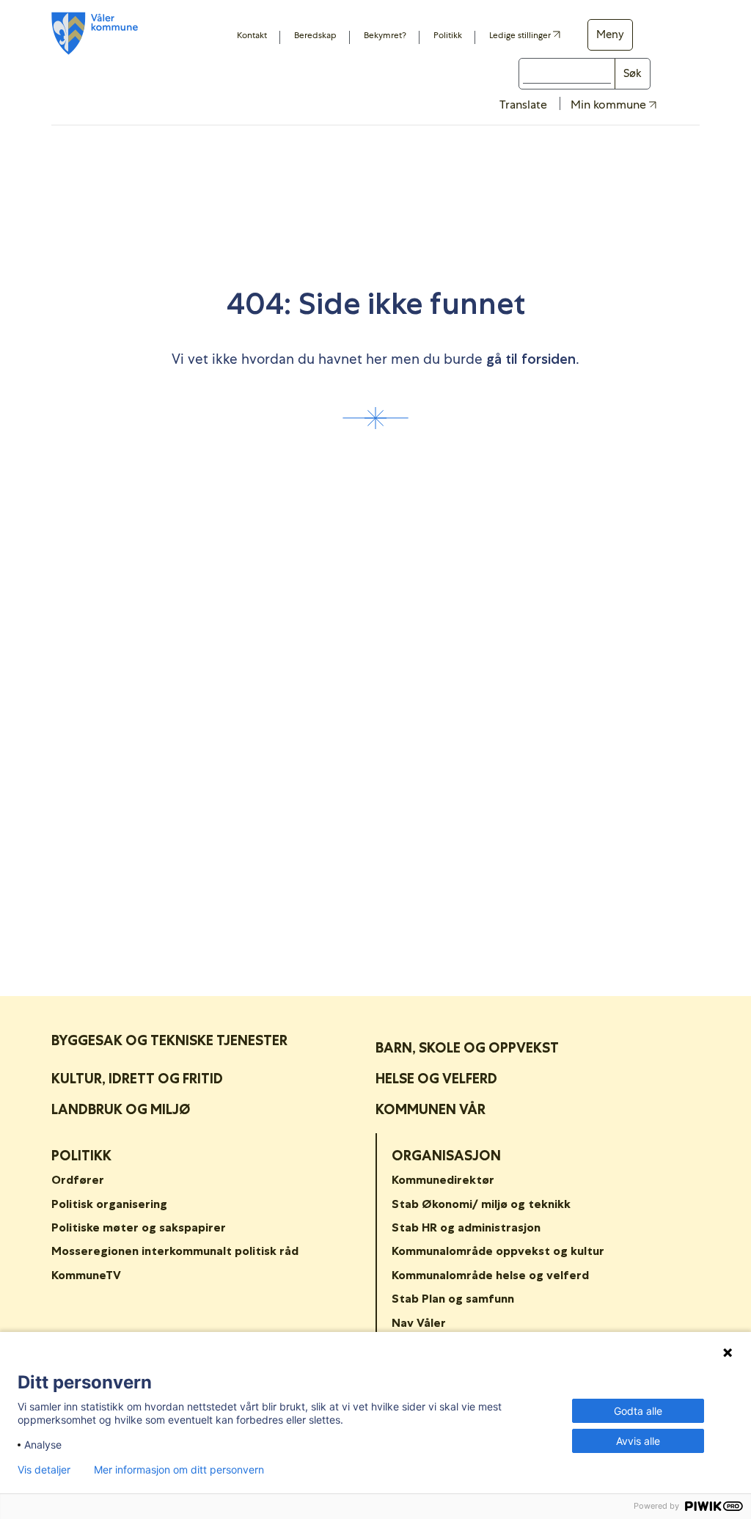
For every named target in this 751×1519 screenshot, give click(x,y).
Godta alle (638, 1411)
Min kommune (610, 104)
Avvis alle (638, 1441)
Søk (632, 73)
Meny (610, 34)
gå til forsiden (531, 359)
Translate (523, 104)
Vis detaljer (44, 1470)
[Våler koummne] (94, 33)
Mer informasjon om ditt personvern (179, 1470)
